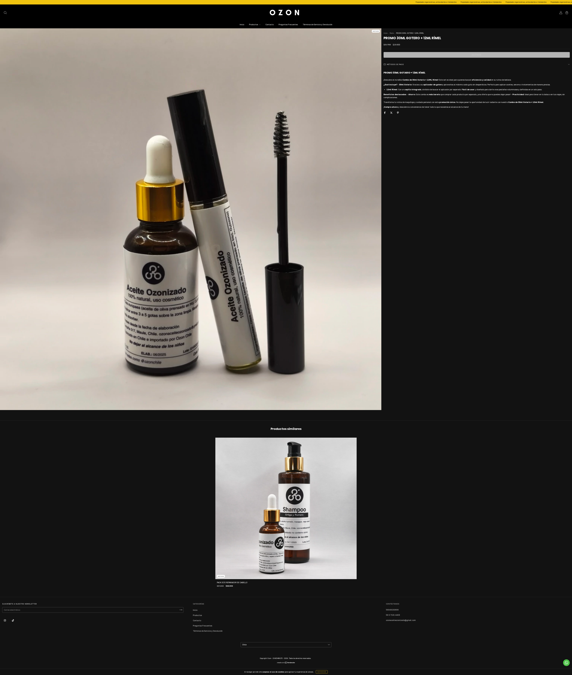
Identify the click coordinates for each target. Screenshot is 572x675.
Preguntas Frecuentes (288, 24)
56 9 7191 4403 (393, 615)
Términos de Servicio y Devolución (317, 24)
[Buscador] (5, 13)
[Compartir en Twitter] (391, 113)
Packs (392, 33)
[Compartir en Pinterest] (398, 113)
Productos (253, 24)
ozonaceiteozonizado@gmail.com (401, 620)
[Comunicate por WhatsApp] (566, 662)
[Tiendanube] (286, 663)
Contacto (269, 24)
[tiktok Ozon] (13, 620)
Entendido (321, 672)
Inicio (242, 24)
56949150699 (392, 610)
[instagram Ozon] (5, 620)
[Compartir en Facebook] (385, 113)
